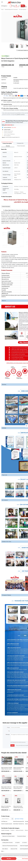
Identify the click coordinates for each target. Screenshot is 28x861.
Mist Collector (5, 848)
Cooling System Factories (7, 842)
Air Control (24, 842)
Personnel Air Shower (21, 836)
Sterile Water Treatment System (19, 823)
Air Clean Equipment (22, 9)
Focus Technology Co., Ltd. (16, 855)
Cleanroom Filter (14, 848)
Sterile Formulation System (6, 823)
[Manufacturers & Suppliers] (14, 2)
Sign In (3, 137)
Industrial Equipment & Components (11, 9)
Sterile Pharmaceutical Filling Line (20, 821)
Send (12, 745)
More (2, 851)
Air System (17, 842)
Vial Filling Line (4, 821)
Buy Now (9, 858)
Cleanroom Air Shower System (8, 836)
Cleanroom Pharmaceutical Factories (9, 845)
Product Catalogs (19, 818)
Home (2, 9)
